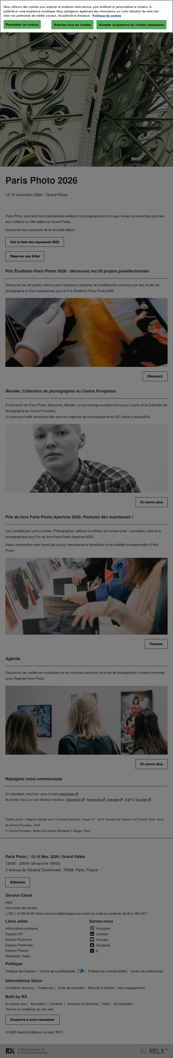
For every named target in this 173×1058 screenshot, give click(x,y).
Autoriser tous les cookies (72, 25)
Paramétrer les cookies (22, 24)
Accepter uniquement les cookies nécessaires (131, 25)
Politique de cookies (106, 15)
